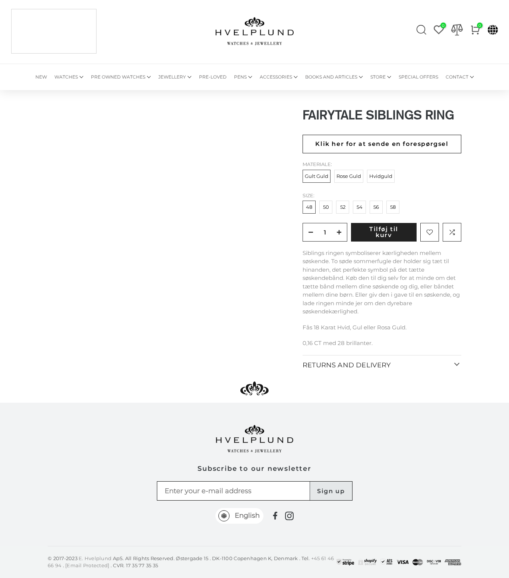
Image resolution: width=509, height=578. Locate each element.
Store (378, 77)
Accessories (276, 77)
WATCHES (66, 77)
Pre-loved (213, 77)
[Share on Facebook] (275, 516)
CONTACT (457, 77)
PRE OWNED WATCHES (118, 77)
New (41, 77)
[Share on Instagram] (289, 516)
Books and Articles (331, 77)
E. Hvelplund (95, 558)
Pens (240, 77)
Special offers (418, 77)
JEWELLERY (172, 77)
